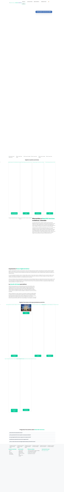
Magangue (50, 355)
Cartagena (14, 355)
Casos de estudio (29, 1)
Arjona (38, 355)
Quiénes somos (21, 451)
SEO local (37, 213)
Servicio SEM (11, 453)
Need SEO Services (18, 2)
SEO (49, 213)
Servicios (23, 1)
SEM (26, 213)
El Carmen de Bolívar (14, 410)
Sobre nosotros (43, 1)
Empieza (23, 3)
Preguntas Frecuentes (21, 453)
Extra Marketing (14, 213)
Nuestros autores (21, 452)
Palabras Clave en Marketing (31, 452)
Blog (19, 454)
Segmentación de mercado (31, 453)
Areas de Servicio (36, 1)
